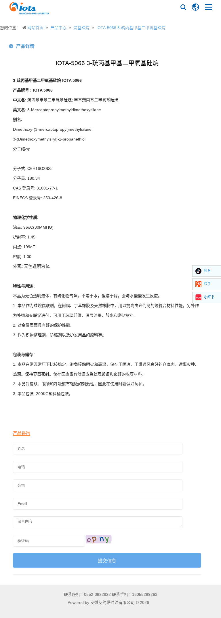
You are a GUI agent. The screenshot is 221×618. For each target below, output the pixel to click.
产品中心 (58, 27)
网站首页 (35, 27)
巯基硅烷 (81, 27)
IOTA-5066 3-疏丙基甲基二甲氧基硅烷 (130, 27)
